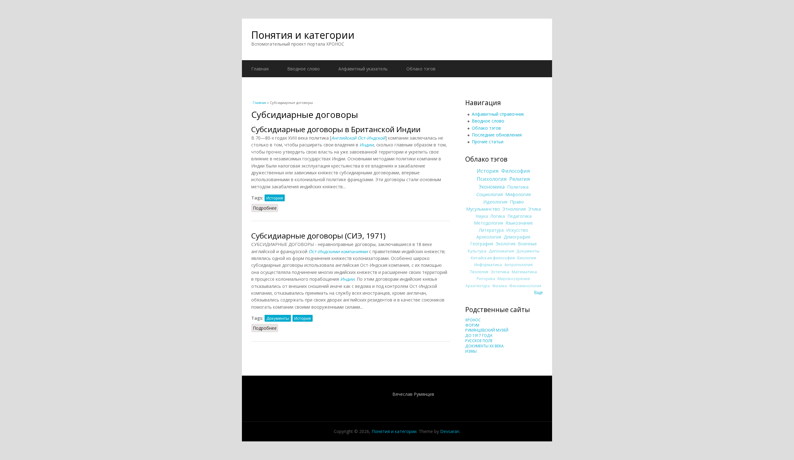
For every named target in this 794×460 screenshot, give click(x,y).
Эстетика (500, 272)
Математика (524, 272)
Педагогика (519, 216)
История (274, 198)
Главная (260, 69)
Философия (515, 170)
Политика (518, 187)
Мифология (518, 194)
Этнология (514, 209)
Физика (499, 285)
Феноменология (525, 285)
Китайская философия (493, 258)
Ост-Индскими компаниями (338, 251)
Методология (488, 223)
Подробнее (265, 208)
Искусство (517, 230)
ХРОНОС (473, 320)
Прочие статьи (487, 142)
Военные (527, 244)
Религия (519, 179)
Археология (488, 237)
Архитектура (478, 285)
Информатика (488, 264)
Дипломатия (501, 251)
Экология (505, 244)
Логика (497, 216)
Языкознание (519, 223)
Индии (347, 279)
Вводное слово (303, 69)
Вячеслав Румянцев (413, 394)
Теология (479, 272)
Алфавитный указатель (363, 69)
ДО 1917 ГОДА (479, 335)
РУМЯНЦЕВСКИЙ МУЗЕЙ (486, 330)
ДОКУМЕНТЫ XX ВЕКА (484, 346)
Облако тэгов (420, 69)
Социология (489, 194)
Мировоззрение (513, 278)
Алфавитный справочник (498, 114)
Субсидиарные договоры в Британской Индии (336, 129)
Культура (477, 251)
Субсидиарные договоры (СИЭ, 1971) (318, 235)
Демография (517, 237)
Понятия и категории (303, 35)
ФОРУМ (472, 325)
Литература (491, 230)
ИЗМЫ (471, 351)
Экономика (492, 187)
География (481, 244)
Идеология (495, 202)
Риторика (486, 278)
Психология (492, 179)
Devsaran (449, 431)
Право (517, 202)
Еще (538, 292)
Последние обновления (497, 135)
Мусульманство (483, 209)
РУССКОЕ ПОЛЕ (479, 340)
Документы (277, 318)
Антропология (518, 264)
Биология (526, 258)
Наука (481, 216)
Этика (534, 209)
